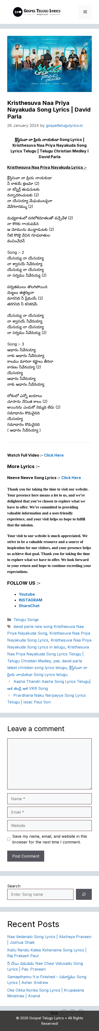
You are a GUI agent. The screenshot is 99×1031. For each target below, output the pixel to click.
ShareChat (29, 605)
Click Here (54, 455)
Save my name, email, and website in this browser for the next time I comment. (49, 839)
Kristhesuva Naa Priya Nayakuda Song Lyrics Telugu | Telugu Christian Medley (48, 654)
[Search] (84, 894)
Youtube (27, 594)
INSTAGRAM (30, 600)
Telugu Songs (26, 619)
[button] (64, 1013)
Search (13, 886)
